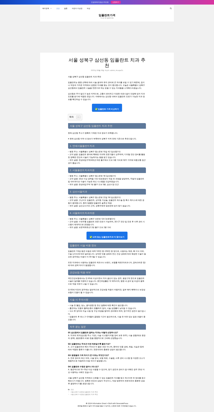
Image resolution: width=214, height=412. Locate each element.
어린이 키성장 (77, 8)
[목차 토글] (77, 117)
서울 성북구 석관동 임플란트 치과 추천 (84, 394)
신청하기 (115, 2)
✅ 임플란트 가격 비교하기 (107, 109)
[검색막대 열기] (171, 8)
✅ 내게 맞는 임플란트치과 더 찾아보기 (107, 237)
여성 (88, 8)
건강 (58, 8)
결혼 (65, 8)
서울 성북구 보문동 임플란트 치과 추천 (84, 392)
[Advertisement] (107, 37)
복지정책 (45, 8)
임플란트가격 (107, 15)
